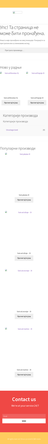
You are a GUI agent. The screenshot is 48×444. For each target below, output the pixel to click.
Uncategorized (12, 130)
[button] (44, 16)
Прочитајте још (11, 102)
